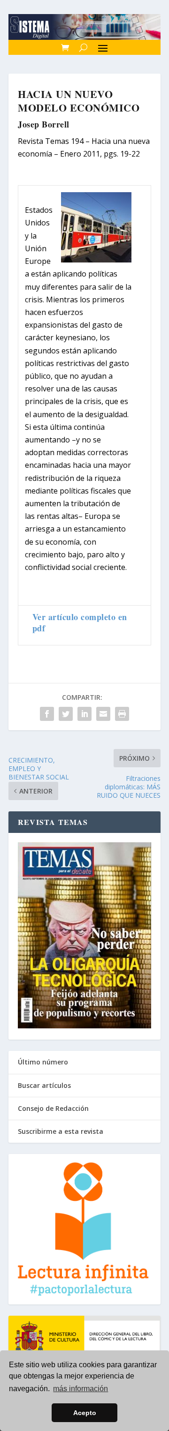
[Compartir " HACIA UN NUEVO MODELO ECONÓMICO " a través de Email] (103, 713)
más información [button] (80, 1389)
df (41, 628)
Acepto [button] (84, 1412)
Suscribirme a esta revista (60, 1131)
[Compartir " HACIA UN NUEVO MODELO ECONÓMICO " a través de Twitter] (65, 713)
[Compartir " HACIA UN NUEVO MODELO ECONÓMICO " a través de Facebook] (47, 713)
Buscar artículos (44, 1085)
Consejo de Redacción (53, 1108)
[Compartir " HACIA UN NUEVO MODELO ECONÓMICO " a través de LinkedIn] (84, 713)
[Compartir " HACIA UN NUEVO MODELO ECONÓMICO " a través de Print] (122, 713)
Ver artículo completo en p (79, 622)
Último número (43, 1061)
